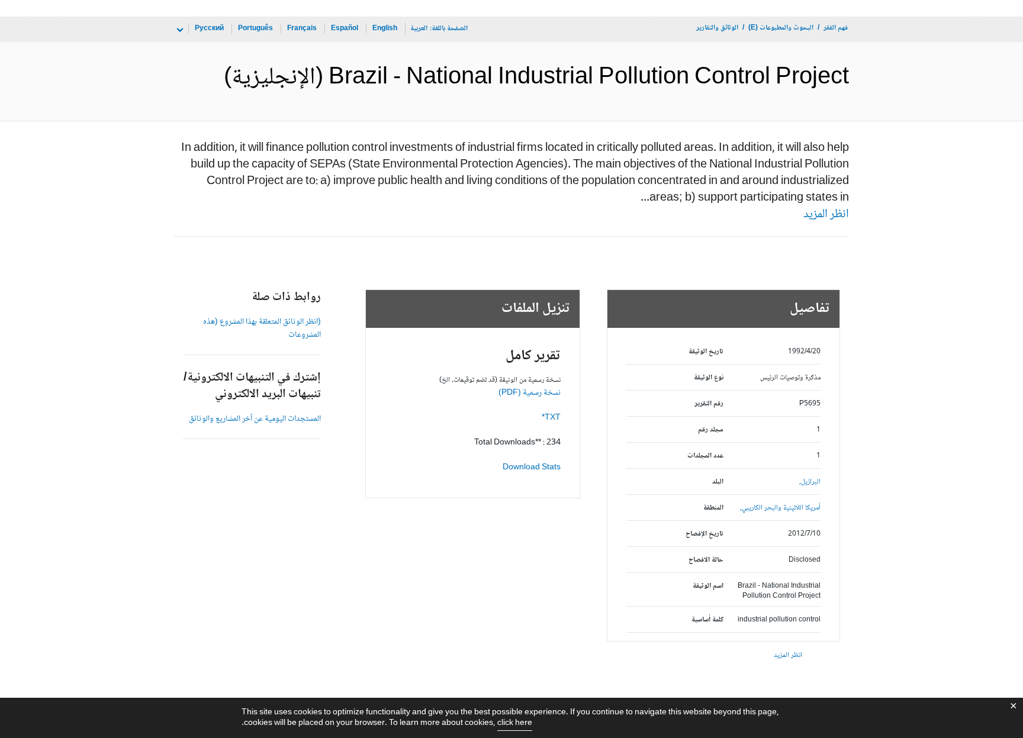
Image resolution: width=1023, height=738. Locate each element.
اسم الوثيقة (708, 586)
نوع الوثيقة (708, 378)
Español (344, 28)
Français (302, 28)
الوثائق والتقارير (717, 28)
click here (514, 723)
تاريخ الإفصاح (704, 534)
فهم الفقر (835, 28)
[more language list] (179, 30)
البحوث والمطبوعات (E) (780, 28)
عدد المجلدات (705, 456)
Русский (209, 28)
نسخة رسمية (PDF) (529, 393)
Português (255, 28)
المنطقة (713, 508)
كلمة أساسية (707, 620)
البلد (717, 482)
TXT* (551, 418)
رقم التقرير (708, 404)
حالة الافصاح (706, 560)
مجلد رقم (710, 430)
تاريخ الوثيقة (706, 352)
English (384, 28)
